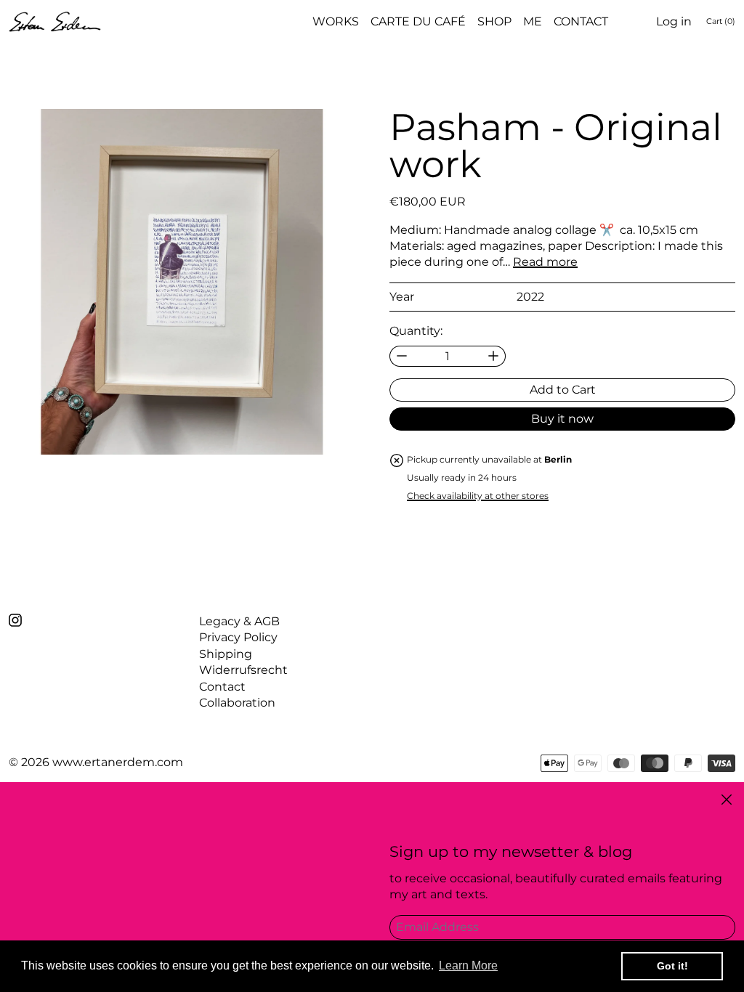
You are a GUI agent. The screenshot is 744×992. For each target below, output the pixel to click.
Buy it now (562, 419)
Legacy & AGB (239, 621)
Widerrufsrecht (243, 670)
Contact (581, 21)
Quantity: (415, 331)
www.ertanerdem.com (117, 762)
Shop (494, 21)
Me (532, 21)
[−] (401, 356)
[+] (494, 356)
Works (335, 21)
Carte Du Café (418, 21)
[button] (182, 282)
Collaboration (237, 703)
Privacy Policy (238, 637)
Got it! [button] (672, 966)
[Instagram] (15, 620)
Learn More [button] (468, 965)
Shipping (225, 654)
